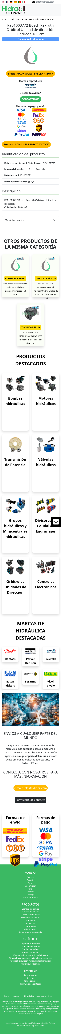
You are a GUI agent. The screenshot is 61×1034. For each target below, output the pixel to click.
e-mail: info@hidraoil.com (30, 788)
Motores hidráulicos (30, 911)
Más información (14, 220)
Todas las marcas (30, 897)
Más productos (30, 929)
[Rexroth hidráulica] (50, 651)
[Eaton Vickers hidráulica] (10, 674)
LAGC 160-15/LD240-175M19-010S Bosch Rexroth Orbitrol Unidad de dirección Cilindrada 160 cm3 (46, 290)
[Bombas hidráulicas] (15, 383)
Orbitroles (39, 19)
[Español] (15, 2)
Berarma (30, 681)
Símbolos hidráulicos (30, 946)
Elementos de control (30, 917)
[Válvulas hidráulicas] (45, 444)
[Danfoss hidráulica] (10, 651)
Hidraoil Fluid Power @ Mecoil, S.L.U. (39, 996)
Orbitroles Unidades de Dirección (15, 587)
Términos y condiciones (35, 1025)
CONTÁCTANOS (30, 99)
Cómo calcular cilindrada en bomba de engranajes (30, 958)
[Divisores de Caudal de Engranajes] (45, 505)
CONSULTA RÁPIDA (15, 278)
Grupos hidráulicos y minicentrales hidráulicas (30, 960)
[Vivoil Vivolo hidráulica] (50, 674)
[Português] (19, 2)
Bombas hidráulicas (30, 908)
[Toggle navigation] (55, 10)
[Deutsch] (11, 2)
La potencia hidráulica (30, 943)
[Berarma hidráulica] (30, 674)
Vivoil (30, 888)
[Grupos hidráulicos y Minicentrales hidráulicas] (15, 505)
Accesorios (30, 923)
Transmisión (30, 926)
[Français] (7, 2)
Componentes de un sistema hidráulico (30, 955)
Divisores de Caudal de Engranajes (46, 526)
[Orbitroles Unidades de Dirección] (15, 567)
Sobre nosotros (30, 975)
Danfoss (10, 659)
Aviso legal (27, 1023)
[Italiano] (24, 2)
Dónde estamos (30, 980)
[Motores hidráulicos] (45, 383)
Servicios (30, 978)
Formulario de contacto (30, 800)
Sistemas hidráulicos (31, 914)
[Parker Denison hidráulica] (30, 651)
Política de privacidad (40, 1023)
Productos (14, 19)
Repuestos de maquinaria (30, 932)
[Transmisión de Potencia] (15, 444)
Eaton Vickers (30, 885)
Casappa (30, 894)
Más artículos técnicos (30, 963)
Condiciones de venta (14, 1023)
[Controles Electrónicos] (45, 567)
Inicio (4, 19)
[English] (3, 2)
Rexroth (50, 19)
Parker (30, 883)
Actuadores (27, 19)
